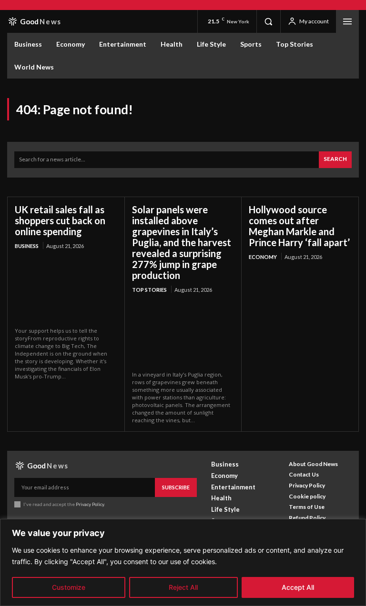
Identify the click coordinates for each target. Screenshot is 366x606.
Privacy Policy (90, 504)
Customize (68, 587)
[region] (183, 562)
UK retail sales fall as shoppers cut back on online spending (60, 220)
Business (27, 246)
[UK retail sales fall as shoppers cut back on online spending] (66, 289)
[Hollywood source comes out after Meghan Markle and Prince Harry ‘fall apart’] (300, 300)
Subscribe (176, 487)
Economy (263, 257)
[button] (268, 21)
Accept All (298, 587)
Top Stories (149, 290)
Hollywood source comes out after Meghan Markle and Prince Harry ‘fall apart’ (299, 226)
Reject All (183, 587)
